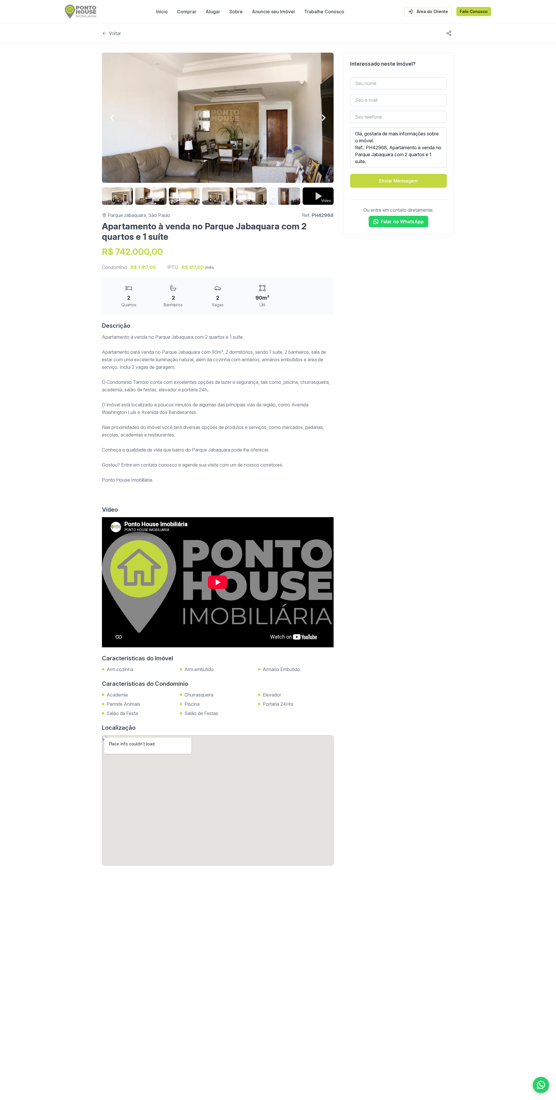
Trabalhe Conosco (324, 11)
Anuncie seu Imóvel (273, 11)
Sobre (236, 11)
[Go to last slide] (112, 118)
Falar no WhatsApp (402, 221)
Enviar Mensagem (398, 181)
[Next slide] (323, 118)
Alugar (213, 11)
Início (162, 11)
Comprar (186, 11)
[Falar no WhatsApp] (541, 1085)
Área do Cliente (432, 11)
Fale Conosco (474, 11)
